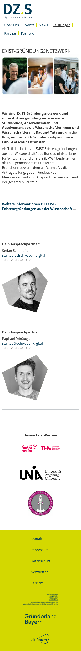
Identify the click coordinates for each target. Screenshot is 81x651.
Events (28, 25)
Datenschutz (40, 561)
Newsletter (39, 572)
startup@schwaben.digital (22, 343)
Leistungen (61, 25)
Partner (10, 33)
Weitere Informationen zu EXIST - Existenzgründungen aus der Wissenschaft (37, 206)
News (43, 25)
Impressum (40, 550)
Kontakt (37, 539)
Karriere (27, 33)
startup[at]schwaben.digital (24, 255)
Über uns (11, 25)
